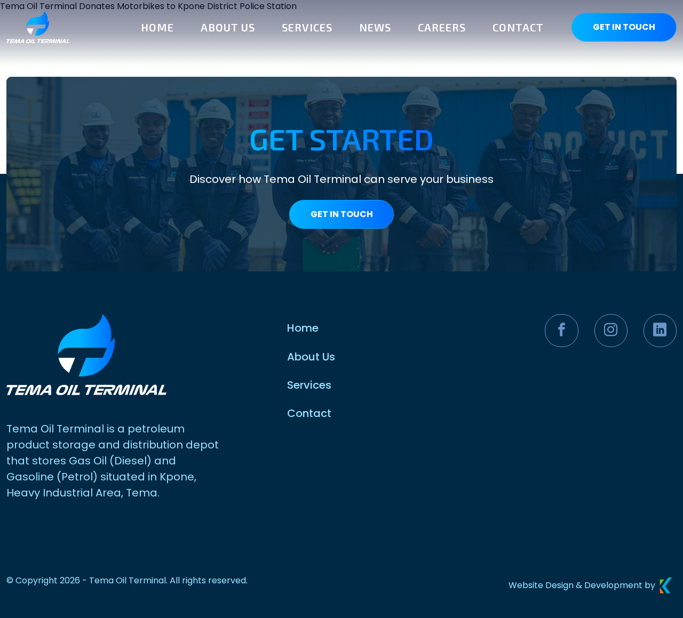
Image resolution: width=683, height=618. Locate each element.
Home (303, 327)
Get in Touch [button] (624, 27)
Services (309, 385)
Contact (309, 413)
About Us (311, 356)
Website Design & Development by (582, 585)
